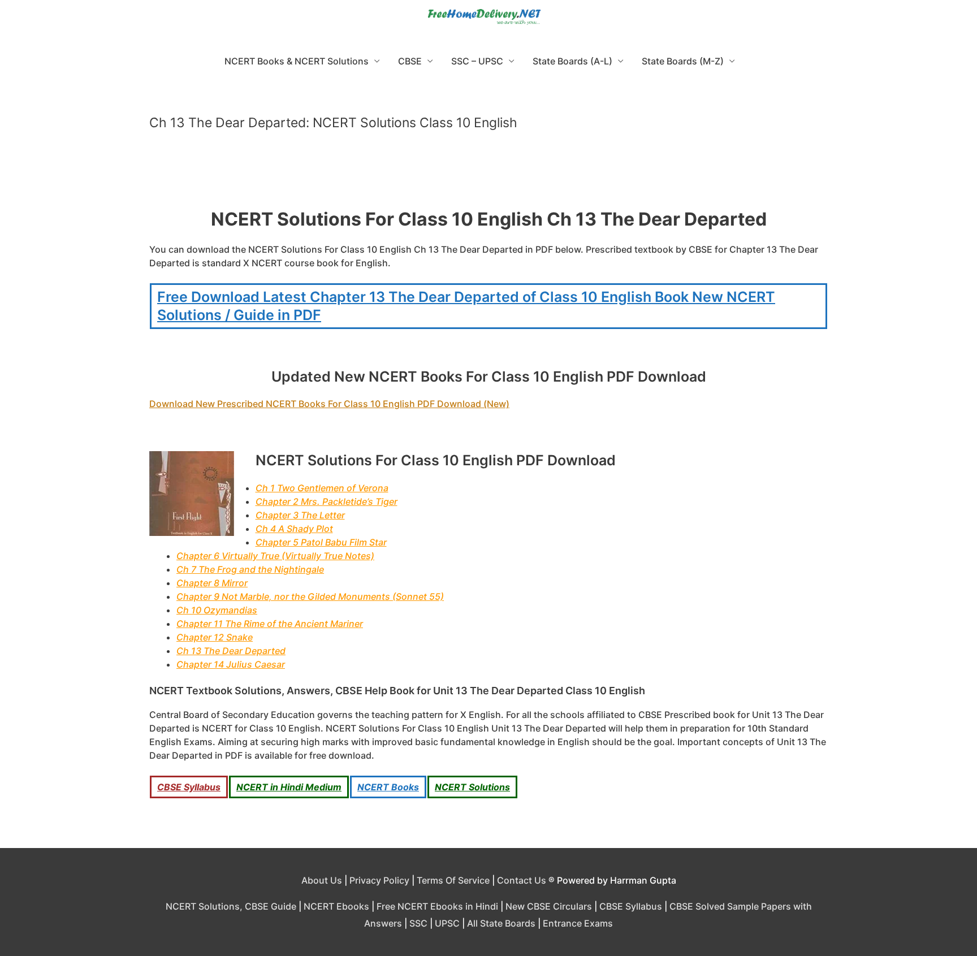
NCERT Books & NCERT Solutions (296, 61)
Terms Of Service (453, 880)
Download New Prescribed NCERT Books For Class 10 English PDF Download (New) (329, 403)
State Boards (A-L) (572, 61)
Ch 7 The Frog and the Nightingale (250, 569)
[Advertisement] (488, 174)
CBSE (410, 61)
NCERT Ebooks (336, 906)
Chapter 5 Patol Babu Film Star (321, 542)
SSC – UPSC (477, 61)
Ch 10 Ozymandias (216, 610)
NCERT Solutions (472, 787)
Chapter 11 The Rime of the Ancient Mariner (269, 623)
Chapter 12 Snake (214, 637)
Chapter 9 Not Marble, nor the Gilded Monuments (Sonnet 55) (310, 596)
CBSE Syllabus (189, 787)
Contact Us (521, 880)
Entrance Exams (578, 923)
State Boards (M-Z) (683, 61)
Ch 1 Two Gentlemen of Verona (322, 488)
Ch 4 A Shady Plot (294, 528)
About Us (321, 880)
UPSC (447, 923)
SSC (418, 923)
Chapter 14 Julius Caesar (230, 664)
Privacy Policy (379, 880)
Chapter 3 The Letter (300, 515)
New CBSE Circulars (548, 906)
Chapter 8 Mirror (212, 583)
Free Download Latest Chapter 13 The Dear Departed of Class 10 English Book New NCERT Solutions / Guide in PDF (466, 306)
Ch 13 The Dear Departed (231, 650)
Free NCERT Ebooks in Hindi (437, 906)
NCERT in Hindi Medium (288, 787)
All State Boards (501, 923)
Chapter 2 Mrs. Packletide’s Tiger (326, 501)
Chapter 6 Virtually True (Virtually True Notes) (275, 555)
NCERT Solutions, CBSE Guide (231, 906)
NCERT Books (388, 787)
